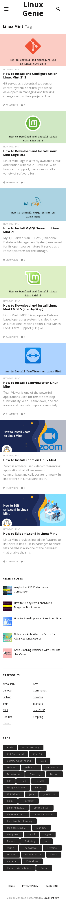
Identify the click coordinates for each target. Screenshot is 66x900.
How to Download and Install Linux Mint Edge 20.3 (30, 153)
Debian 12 (52, 767)
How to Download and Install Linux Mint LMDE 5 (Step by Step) (30, 307)
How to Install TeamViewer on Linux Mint (30, 384)
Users (53, 854)
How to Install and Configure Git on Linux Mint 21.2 (30, 75)
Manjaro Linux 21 (17, 827)
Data (43, 760)
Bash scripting (30, 747)
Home (11, 886)
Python (11, 841)
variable (12, 861)
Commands (40, 690)
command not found (19, 760)
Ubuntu (7, 723)
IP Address (13, 794)
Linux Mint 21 (41, 807)
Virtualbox (32, 861)
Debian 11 (31, 767)
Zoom (44, 868)
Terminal (52, 848)
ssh (46, 841)
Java (31, 794)
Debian (7, 697)
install (38, 787)
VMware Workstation (19, 868)
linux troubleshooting (19, 821)
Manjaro (38, 703)
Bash (10, 747)
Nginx (48, 834)
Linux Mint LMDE (43, 814)
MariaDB (41, 827)
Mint (17, 69)
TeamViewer (30, 848)
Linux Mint (28, 800)
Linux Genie (33, 9)
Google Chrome (16, 787)
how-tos (8, 69)
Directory (35, 774)
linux (5, 703)
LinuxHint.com (51, 897)
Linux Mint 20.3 (15, 807)
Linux (10, 800)
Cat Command (15, 754)
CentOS (7, 690)
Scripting (38, 717)
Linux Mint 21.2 (15, 814)
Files (23, 781)
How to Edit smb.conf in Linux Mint (30, 533)
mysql (31, 834)
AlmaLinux (9, 684)
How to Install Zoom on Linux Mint (29, 460)
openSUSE (39, 710)
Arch (35, 684)
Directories (13, 774)
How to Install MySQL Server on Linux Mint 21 (31, 230)
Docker (54, 774)
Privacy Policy (30, 886)
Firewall (40, 781)
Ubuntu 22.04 (33, 854)
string (10, 848)
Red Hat (7, 717)
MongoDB (13, 834)
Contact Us (52, 886)
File (9, 781)
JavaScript (49, 794)
